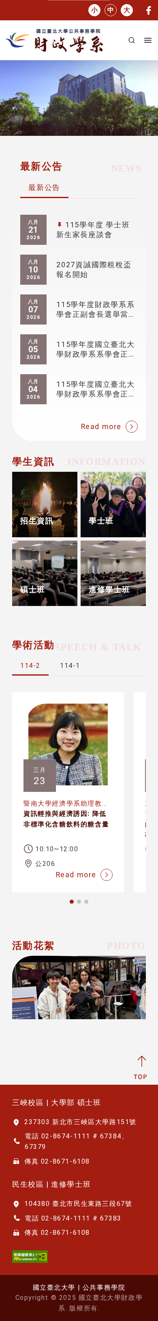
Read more (101, 427)
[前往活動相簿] (79, 987)
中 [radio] (110, 10)
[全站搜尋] (132, 40)
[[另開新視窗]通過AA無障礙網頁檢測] (30, 1256)
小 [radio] (94, 10)
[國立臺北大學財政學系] (62, 40)
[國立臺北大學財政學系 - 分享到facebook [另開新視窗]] (148, 10)
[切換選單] (148, 40)
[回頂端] (142, 1067)
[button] (72, 902)
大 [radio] (127, 10)
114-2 (30, 665)
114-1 (70, 665)
